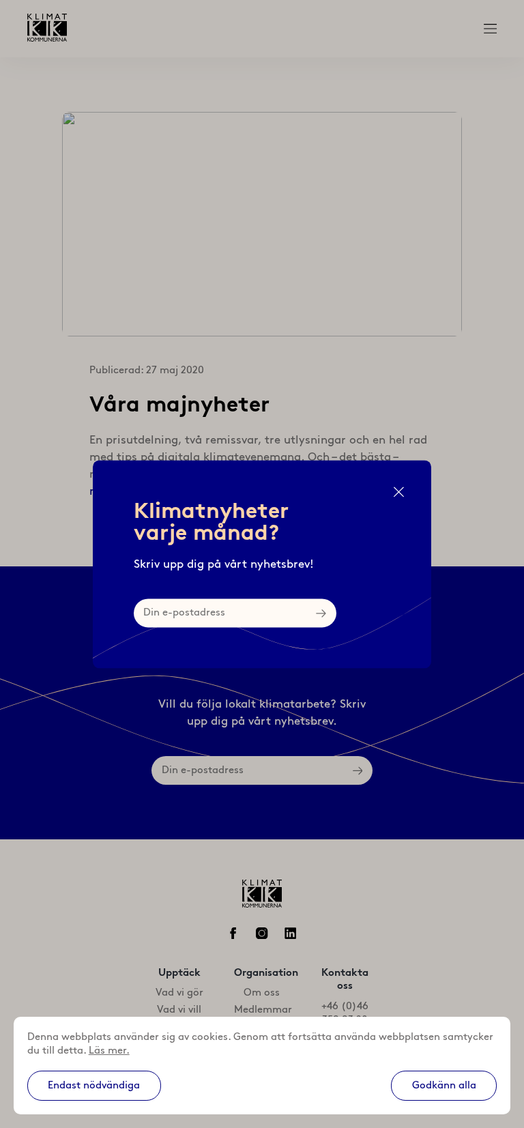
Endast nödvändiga (94, 1085)
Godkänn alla (444, 1085)
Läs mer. (109, 1050)
